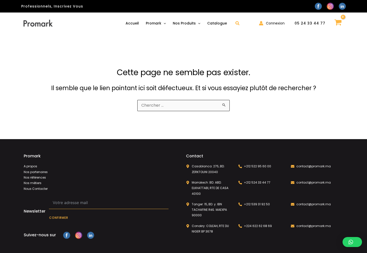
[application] (163, 23)
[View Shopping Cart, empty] (338, 23)
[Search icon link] (237, 24)
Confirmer (58, 218)
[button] (352, 242)
